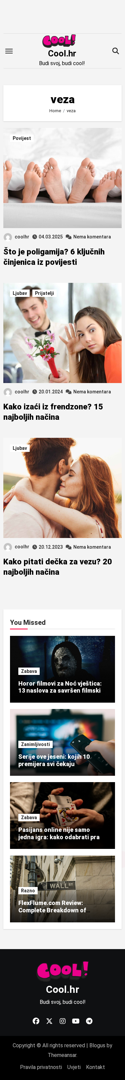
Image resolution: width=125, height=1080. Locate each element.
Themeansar (62, 1055)
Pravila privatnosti (41, 1067)
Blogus (97, 1045)
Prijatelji (44, 293)
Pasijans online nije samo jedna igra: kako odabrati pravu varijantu (62, 837)
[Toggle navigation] (9, 51)
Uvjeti (74, 1067)
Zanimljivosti (35, 744)
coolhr (22, 236)
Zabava (29, 671)
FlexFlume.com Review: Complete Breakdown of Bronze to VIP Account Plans (59, 910)
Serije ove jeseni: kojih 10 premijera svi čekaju (54, 760)
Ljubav (20, 293)
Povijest (22, 138)
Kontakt (95, 1067)
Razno (28, 891)
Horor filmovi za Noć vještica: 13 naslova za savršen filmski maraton (60, 690)
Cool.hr (62, 53)
